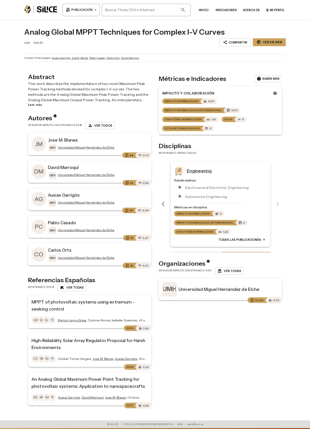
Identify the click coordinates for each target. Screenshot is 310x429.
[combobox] (81, 9)
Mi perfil (275, 10)
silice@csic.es (195, 424)
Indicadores (226, 10)
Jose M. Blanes (79, 58)
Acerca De (251, 10)
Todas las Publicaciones (242, 240)
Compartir (235, 42)
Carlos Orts (113, 58)
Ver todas (229, 271)
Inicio (204, 10)
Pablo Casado (97, 58)
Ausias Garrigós (61, 58)
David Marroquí (130, 58)
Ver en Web (269, 42)
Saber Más (268, 79)
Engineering (199, 171)
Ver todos (100, 125)
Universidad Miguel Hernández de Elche (219, 289)
